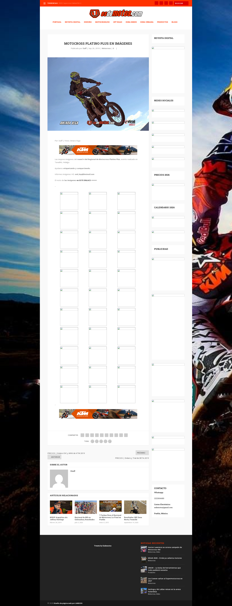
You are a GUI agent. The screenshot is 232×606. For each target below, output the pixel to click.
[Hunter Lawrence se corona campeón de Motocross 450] (144, 549)
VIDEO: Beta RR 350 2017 (66, 3)
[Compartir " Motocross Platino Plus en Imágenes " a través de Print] (125, 435)
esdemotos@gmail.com (163, 507)
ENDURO (88, 22)
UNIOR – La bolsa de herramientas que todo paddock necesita (164, 569)
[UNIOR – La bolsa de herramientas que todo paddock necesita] (144, 569)
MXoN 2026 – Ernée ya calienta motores (165, 558)
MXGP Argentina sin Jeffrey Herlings (58, 518)
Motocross (106, 48)
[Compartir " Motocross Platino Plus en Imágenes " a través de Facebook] (82, 435)
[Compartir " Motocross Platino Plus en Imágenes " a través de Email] (121, 435)
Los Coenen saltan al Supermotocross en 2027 (165, 579)
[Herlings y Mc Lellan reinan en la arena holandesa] (144, 591)
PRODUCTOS (162, 22)
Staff (85, 48)
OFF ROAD (117, 22)
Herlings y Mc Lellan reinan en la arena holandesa (164, 590)
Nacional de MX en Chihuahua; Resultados (85, 518)
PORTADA (57, 22)
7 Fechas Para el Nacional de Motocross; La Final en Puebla (110, 517)
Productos (151, 572)
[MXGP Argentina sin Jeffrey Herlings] (61, 507)
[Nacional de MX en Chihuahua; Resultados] (86, 507)
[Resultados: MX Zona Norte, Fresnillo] (135, 507)
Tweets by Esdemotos (102, 546)
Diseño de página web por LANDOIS (68, 603)
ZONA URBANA (146, 22)
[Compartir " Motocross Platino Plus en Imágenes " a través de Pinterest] (101, 435)
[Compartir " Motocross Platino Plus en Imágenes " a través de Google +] (92, 435)
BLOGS (174, 22)
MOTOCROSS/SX (102, 22)
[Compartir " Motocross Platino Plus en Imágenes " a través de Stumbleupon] (116, 435)
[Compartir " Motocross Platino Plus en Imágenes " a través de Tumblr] (96, 435)
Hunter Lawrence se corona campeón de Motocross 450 (165, 548)
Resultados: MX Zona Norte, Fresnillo (133, 518)
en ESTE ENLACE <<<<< (87, 180)
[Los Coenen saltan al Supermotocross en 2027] (144, 580)
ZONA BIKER (131, 22)
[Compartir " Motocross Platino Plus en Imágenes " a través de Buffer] (111, 435)
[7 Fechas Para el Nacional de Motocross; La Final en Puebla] (110, 506)
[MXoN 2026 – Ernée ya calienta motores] (144, 560)
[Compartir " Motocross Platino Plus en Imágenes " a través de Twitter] (87, 435)
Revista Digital (72, 22)
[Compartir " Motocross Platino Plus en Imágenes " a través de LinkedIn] (106, 435)
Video (158, 552)
